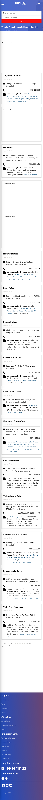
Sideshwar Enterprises (14, 421)
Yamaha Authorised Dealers (17, 277)
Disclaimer (5, 746)
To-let (3, 704)
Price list (4, 750)
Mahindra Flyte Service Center (18, 447)
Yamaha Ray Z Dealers (15, 412)
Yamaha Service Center (21, 279)
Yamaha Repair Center (21, 99)
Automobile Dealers (14, 442)
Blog (3, 712)
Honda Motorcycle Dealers (16, 517)
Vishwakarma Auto (12, 391)
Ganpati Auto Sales (12, 358)
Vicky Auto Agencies (13, 607)
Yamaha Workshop (30, 175)
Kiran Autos (8, 288)
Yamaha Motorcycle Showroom (25, 274)
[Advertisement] (21, 58)
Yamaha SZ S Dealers (28, 308)
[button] (20, 3)
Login (39, 3)
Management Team (9, 725)
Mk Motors (8, 147)
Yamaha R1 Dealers (14, 381)
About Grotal (6, 721)
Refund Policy (6, 755)
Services (4, 729)
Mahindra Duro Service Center (23, 444)
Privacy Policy (6, 742)
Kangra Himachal (11, 30)
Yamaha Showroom (29, 381)
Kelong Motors (10, 322)
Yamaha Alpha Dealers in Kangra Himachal (12, 33)
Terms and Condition (9, 738)
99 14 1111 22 (15, 768)
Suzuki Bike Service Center (22, 562)
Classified (5, 708)
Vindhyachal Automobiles (15, 534)
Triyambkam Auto (11, 76)
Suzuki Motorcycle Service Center (25, 598)
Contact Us (5, 759)
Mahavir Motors (10, 254)
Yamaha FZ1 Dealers (20, 101)
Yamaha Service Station (15, 311)
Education (5, 700)
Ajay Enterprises (11, 460)
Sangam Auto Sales (12, 571)
